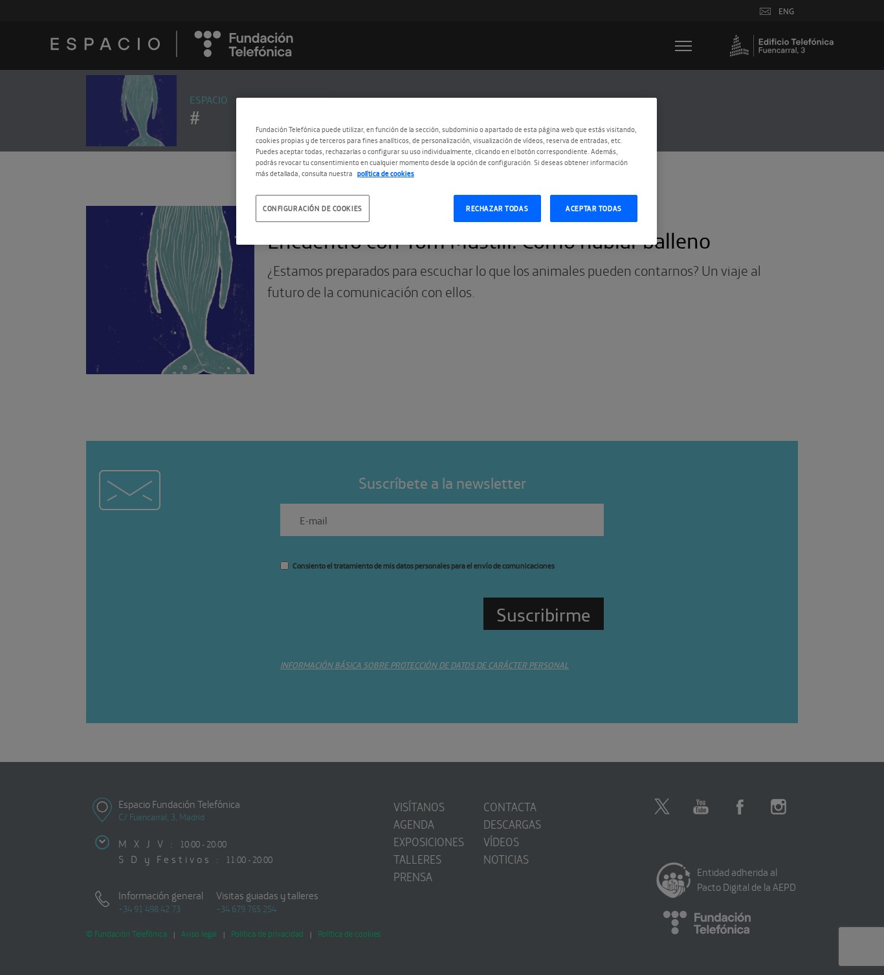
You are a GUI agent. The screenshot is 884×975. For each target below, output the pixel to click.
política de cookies (385, 173)
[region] (446, 171)
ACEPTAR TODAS (593, 208)
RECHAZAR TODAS (497, 208)
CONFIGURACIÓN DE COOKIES (312, 208)
